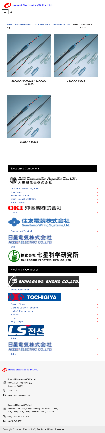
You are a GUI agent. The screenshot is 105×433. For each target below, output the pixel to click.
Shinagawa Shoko (42, 24)
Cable (14, 213)
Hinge (14, 318)
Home (9, 24)
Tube (13, 338)
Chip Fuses (16, 192)
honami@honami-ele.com (19, 395)
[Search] (11, 12)
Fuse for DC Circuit (20, 195)
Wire (13, 247)
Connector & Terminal (21, 231)
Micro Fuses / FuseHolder (23, 199)
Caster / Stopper (19, 304)
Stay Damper (17, 321)
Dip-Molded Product (61, 24)
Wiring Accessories (23, 24)
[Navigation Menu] (5, 11)
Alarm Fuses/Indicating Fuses (25, 188)
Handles (15, 315)
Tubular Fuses (18, 202)
